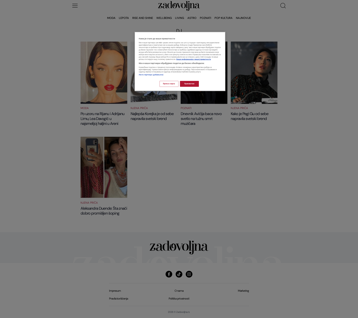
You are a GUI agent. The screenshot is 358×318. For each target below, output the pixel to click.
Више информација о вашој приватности (193, 59)
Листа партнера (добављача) (151, 75)
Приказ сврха (169, 84)
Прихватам (189, 84)
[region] (180, 61)
